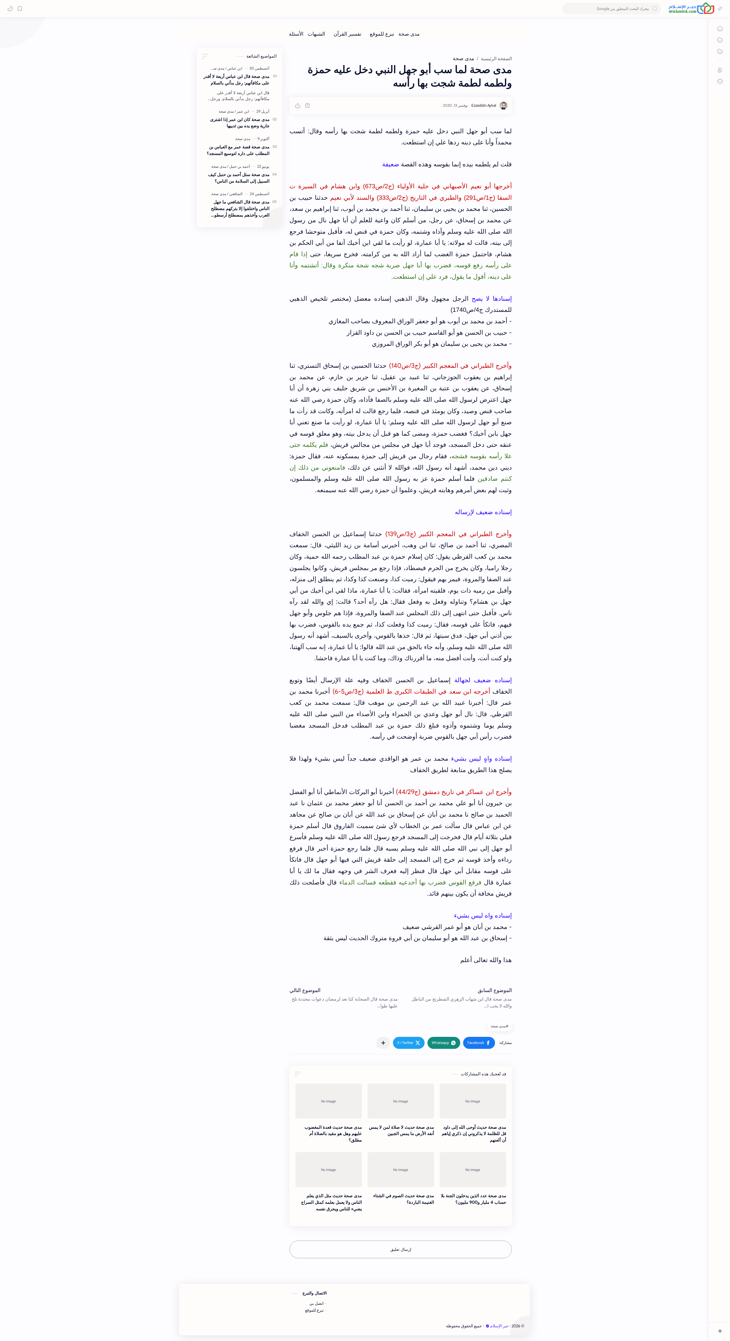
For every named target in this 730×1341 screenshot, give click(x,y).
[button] (479, 1043)
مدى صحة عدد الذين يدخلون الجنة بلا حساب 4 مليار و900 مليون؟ (473, 1199)
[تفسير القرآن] (347, 34)
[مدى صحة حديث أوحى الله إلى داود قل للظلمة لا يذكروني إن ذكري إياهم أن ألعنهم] (473, 1101)
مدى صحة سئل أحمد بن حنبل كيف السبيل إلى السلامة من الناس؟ (238, 178)
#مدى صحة (499, 1026)
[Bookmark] (19, 8)
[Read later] (307, 105)
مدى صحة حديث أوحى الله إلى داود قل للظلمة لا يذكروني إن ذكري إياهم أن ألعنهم (474, 1133)
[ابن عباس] (233, 68)
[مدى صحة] (409, 34)
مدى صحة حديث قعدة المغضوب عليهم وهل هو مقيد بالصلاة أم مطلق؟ (333, 1133)
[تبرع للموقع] (382, 34)
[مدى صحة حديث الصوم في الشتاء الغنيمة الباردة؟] (401, 1169)
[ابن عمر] (242, 111)
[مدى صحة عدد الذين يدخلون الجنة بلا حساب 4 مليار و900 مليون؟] (473, 1169)
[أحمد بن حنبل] (238, 166)
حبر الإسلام (499, 1326)
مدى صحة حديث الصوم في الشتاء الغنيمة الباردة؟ (403, 1199)
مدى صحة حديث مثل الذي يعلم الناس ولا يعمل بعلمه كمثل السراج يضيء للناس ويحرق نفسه (331, 1202)
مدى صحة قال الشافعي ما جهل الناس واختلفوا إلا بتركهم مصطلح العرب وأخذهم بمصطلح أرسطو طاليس (240, 208)
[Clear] (567, 9)
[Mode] (10, 8)
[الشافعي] (235, 194)
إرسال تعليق (400, 1249)
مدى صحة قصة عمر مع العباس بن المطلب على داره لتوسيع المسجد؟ (238, 150)
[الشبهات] (316, 34)
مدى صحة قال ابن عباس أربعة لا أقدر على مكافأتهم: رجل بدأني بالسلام (236, 80)
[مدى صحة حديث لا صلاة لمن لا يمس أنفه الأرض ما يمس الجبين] (401, 1101)
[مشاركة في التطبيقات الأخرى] (383, 1043)
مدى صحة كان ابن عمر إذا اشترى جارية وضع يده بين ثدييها (239, 123)
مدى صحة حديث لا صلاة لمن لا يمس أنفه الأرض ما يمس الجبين (401, 1130)
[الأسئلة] (296, 34)
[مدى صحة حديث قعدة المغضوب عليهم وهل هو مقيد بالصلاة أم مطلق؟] (328, 1101)
